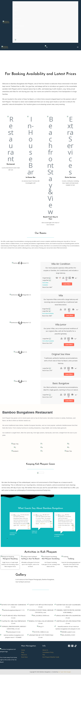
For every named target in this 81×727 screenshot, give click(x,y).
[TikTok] (75, 646)
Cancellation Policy (47, 652)
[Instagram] (72, 646)
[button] (2, 263)
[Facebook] (69, 646)
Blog (22, 652)
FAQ (43, 655)
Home (23, 650)
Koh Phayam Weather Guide (50, 657)
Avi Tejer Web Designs (64, 672)
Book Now (24, 657)
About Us (24, 655)
